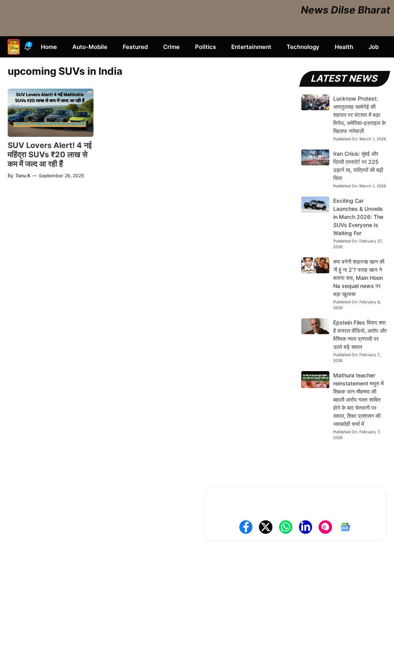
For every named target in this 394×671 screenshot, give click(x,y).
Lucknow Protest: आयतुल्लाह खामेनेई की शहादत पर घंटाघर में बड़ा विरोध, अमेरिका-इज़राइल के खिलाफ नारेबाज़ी (359, 114)
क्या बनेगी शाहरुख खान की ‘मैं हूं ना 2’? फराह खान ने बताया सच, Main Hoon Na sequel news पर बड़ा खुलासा (358, 277)
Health (344, 46)
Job (374, 46)
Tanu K (22, 175)
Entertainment (251, 46)
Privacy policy (25, 608)
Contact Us (22, 584)
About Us (20, 572)
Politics (205, 46)
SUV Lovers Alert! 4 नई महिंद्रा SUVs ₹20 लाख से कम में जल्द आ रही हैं (50, 154)
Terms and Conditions (35, 620)
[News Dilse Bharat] (14, 46)
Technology (303, 46)
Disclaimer (21, 596)
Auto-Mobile (89, 46)
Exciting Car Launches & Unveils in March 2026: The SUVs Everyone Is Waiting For (358, 216)
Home (49, 46)
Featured (135, 46)
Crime (171, 46)
